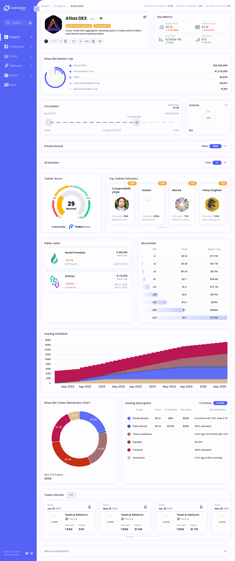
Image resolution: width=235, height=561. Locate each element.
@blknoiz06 (148, 219)
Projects (60, 6)
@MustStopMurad (182, 219)
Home (45, 6)
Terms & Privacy (11, 555)
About (6, 552)
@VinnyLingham (211, 219)
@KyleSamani (119, 219)
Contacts (15, 552)
